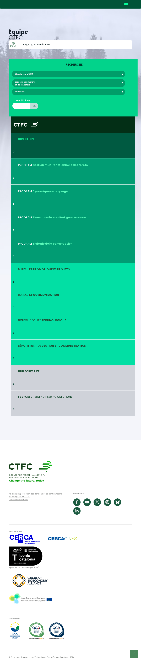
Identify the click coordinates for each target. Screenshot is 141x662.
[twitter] (98, 505)
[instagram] (109, 505)
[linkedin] (78, 514)
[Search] (34, 106)
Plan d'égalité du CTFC (19, 496)
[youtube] (88, 505)
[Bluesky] (118, 505)
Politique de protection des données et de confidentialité (35, 493)
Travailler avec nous (18, 499)
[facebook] (78, 505)
